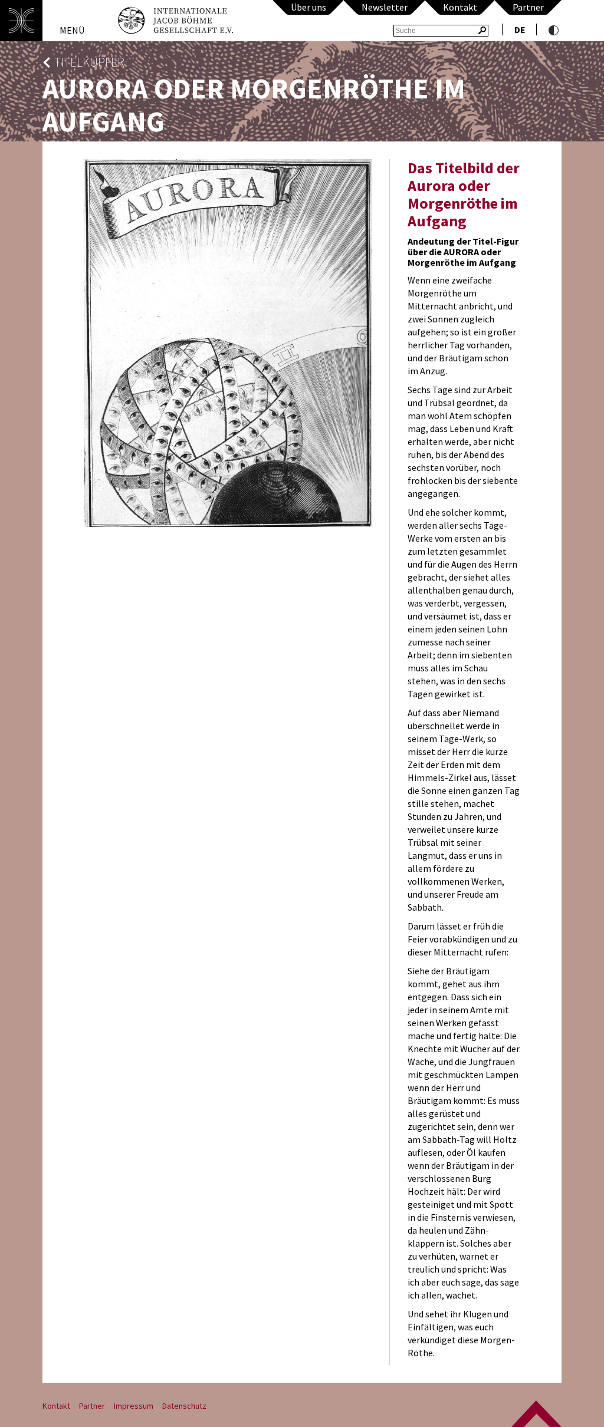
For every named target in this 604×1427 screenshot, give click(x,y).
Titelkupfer (89, 62)
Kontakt (460, 7)
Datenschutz (184, 1405)
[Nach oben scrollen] (536, 1413)
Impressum (133, 1405)
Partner (528, 7)
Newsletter (385, 7)
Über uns (308, 7)
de (520, 29)
